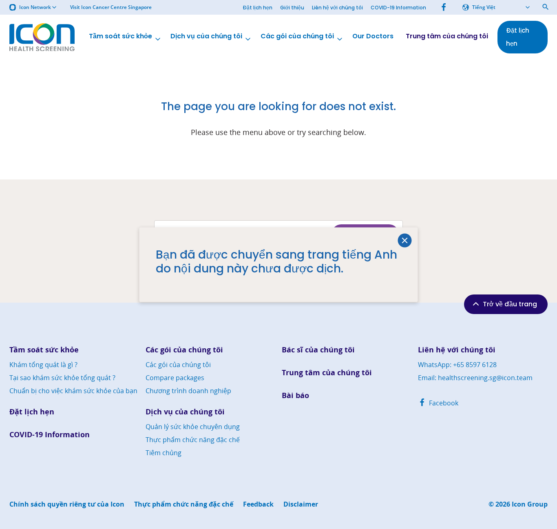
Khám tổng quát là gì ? (43, 364)
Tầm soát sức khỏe (120, 36)
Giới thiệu (292, 7)
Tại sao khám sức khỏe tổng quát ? (62, 377)
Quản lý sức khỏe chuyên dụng (193, 426)
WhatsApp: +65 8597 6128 (457, 364)
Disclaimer (300, 504)
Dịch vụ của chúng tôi (206, 36)
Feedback (258, 504)
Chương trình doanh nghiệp (188, 390)
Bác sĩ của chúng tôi (318, 349)
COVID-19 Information (398, 7)
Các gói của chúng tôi (297, 36)
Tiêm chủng (163, 452)
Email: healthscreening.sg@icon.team (475, 377)
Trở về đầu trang (510, 304)
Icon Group (530, 504)
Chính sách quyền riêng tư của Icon (66, 504)
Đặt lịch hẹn (257, 7)
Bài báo (295, 395)
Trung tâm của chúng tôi (447, 36)
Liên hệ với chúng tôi (337, 7)
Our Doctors (372, 36)
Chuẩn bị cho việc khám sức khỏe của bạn (73, 390)
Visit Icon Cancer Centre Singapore (111, 7)
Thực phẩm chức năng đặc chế (193, 439)
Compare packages (175, 377)
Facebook (442, 402)
